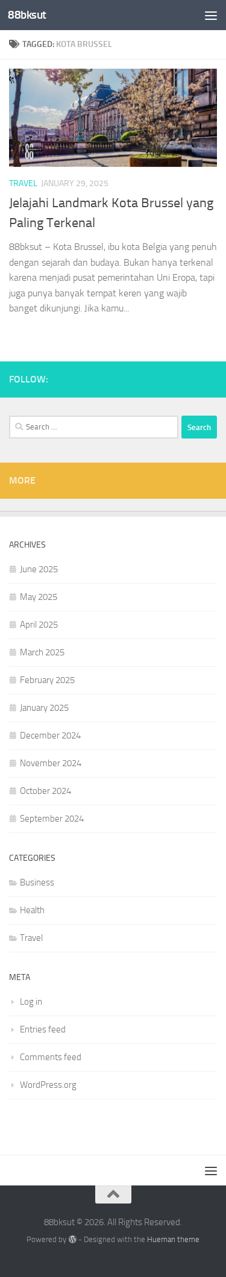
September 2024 (52, 818)
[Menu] (211, 15)
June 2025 (39, 569)
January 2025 (44, 707)
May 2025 (38, 597)
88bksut (27, 15)
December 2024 (50, 735)
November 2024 (50, 763)
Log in (31, 1001)
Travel (23, 183)
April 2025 (39, 624)
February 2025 (47, 680)
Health (32, 910)
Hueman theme (173, 1239)
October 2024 (45, 790)
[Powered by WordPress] (72, 1239)
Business (37, 882)
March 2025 (42, 652)
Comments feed (50, 1057)
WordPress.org (48, 1084)
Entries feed (43, 1029)
